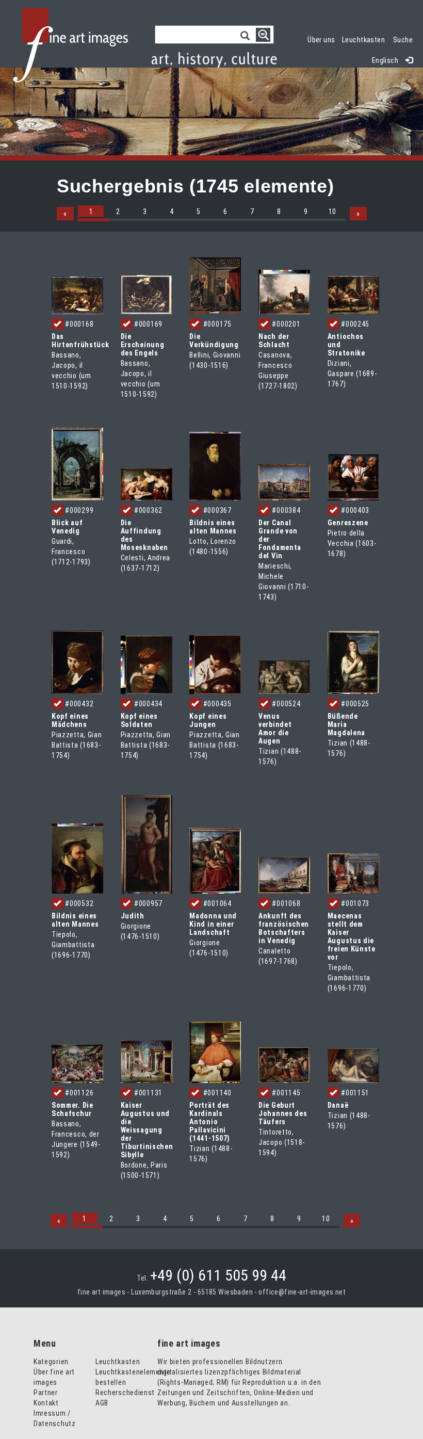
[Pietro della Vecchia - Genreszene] (353, 476)
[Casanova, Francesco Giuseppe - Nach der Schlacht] (284, 291)
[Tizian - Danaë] (353, 1065)
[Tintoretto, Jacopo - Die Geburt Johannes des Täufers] (284, 1065)
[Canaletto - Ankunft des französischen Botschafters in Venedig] (284, 875)
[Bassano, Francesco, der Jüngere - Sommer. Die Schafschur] (77, 1063)
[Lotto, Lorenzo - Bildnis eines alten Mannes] (215, 465)
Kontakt (46, 1403)
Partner (46, 1392)
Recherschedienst (125, 1392)
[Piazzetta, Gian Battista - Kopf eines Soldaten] (146, 664)
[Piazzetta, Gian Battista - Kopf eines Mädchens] (77, 661)
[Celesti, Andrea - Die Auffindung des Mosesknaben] (146, 483)
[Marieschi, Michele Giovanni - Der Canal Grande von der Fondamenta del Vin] (284, 481)
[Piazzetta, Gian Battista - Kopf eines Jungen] (215, 664)
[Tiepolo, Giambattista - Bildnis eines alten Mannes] (77, 858)
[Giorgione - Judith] (146, 843)
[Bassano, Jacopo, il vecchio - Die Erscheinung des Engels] (146, 294)
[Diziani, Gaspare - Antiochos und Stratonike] (353, 294)
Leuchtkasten (365, 38)
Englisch (385, 60)
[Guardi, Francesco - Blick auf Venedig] (77, 463)
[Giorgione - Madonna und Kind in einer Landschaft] (215, 860)
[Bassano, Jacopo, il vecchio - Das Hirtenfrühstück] (77, 294)
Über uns (321, 40)
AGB (101, 1403)
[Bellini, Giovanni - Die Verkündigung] (215, 285)
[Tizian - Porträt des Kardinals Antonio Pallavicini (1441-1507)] (215, 1052)
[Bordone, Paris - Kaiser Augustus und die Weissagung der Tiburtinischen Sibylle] (146, 1061)
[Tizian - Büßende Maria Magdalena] (353, 661)
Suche (403, 40)
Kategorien (51, 1361)
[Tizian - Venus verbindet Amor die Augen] (284, 676)
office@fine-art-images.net (302, 1292)
